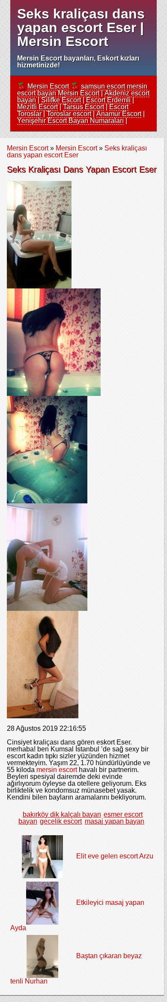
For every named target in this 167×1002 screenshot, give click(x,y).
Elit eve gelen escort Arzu (114, 856)
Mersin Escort (48, 86)
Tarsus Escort (83, 106)
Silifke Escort (61, 100)
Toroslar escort (69, 113)
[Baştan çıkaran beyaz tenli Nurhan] (42, 955)
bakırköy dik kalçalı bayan (62, 814)
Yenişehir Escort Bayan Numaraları (70, 120)
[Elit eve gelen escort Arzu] (42, 856)
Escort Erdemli (108, 100)
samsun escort (103, 86)
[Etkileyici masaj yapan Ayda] (42, 902)
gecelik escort (61, 821)
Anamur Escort (118, 113)
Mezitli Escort (37, 106)
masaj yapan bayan (114, 821)
